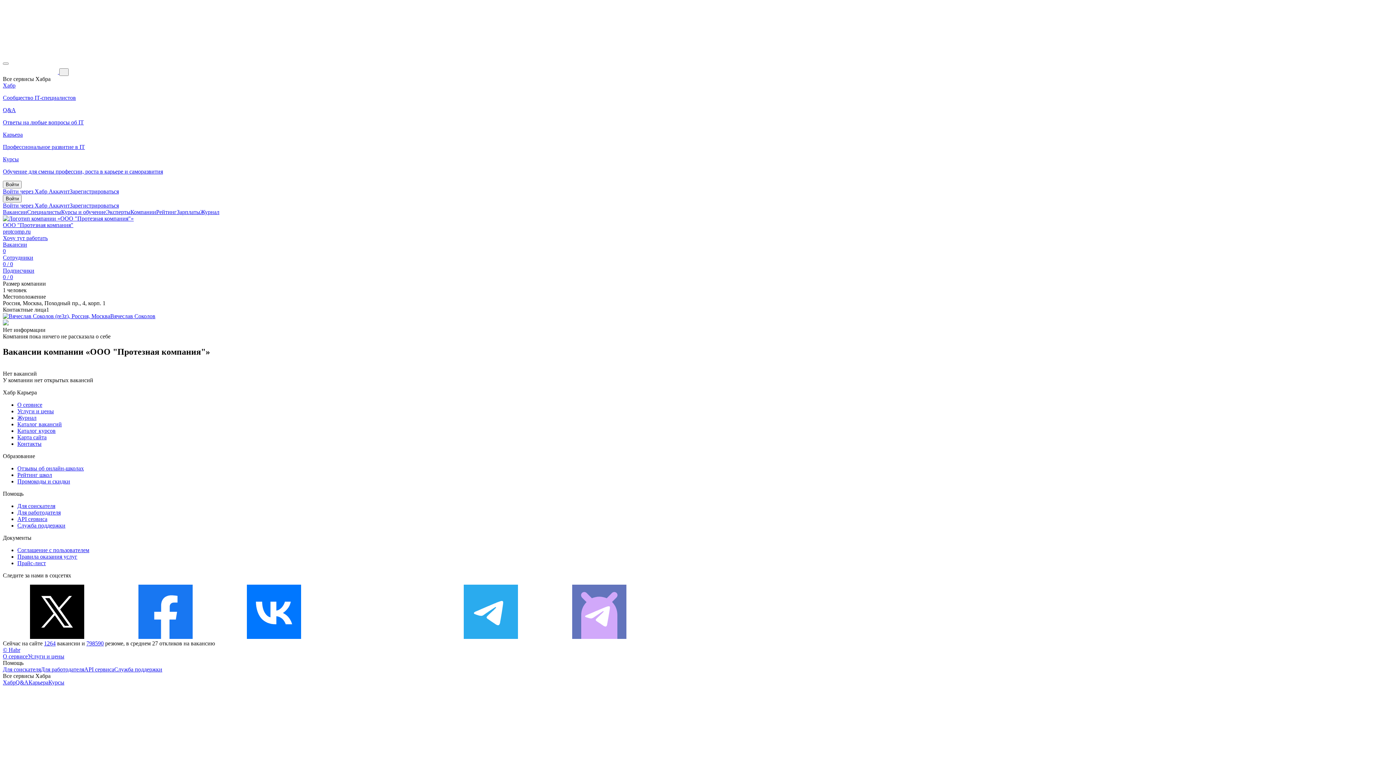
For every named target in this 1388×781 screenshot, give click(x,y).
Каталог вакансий (39, 424)
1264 (50, 643)
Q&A (22, 682)
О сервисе (29, 405)
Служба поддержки (41, 525)
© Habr (11, 650)
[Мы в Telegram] (491, 637)
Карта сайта (32, 437)
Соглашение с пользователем (53, 550)
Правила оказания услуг (47, 557)
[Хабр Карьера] (31, 72)
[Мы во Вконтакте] (274, 637)
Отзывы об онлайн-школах (50, 468)
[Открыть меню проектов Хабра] (6, 64)
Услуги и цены (35, 411)
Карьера (38, 682)
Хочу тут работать (25, 238)
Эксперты (118, 212)
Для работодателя (39, 512)
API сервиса (32, 519)
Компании (143, 212)
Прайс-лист (31, 563)
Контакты (29, 444)
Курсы (56, 682)
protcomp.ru (17, 232)
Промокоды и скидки (43, 481)
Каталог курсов (36, 431)
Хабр (9, 682)
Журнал (209, 212)
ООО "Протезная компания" (38, 225)
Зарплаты (188, 212)
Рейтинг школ (34, 475)
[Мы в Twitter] (57, 637)
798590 (95, 643)
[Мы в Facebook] (165, 637)
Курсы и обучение (83, 212)
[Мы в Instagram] (382, 637)
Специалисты (44, 212)
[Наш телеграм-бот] (599, 637)
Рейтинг (166, 212)
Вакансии (15, 212)
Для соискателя (36, 506)
